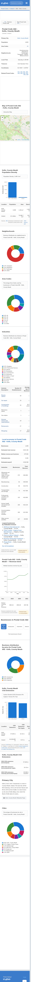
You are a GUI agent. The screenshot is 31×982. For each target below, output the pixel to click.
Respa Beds (7, 542)
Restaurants (5, 426)
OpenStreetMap (25, 139)
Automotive (19, 626)
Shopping (4, 431)
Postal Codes (4, 8)
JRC (7, 220)
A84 (19, 73)
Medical (27, 626)
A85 (21, 73)
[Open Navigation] (26, 3)
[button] (16, 3)
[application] (15, 191)
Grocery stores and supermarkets (5, 421)
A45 (21, 72)
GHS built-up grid (25, 222)
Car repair (4, 400)
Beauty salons (3, 395)
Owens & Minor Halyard (11, 535)
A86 (24, 73)
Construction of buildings (5, 405)
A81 (24, 72)
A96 (24, 74)
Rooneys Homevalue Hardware (13, 538)
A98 (27, 74)
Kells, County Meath (22, 38)
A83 (27, 72)
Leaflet (18, 139)
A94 (27, 73)
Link (7, 744)
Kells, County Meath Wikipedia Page (15, 798)
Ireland (12, 8)
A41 (19, 72)
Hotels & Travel (3, 627)
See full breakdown (8, 546)
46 (27, 46)
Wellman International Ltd (11, 527)
